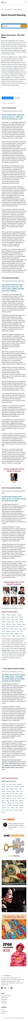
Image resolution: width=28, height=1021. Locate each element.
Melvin (18, 791)
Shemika (4, 636)
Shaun (3, 619)
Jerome (17, 793)
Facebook (17, 98)
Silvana (13, 624)
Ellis (13, 803)
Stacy (8, 617)
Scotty (3, 812)
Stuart (7, 633)
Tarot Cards (4, 1003)
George (22, 786)
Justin (7, 789)
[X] (8, 988)
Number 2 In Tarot (18, 111)
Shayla (11, 629)
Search (24, 26)
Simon (20, 629)
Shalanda (19, 624)
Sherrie (21, 621)
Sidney (13, 626)
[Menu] (25, 2)
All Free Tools (4, 1011)
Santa (21, 626)
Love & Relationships (6, 995)
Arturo (23, 798)
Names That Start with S (10, 612)
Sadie (16, 617)
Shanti (23, 624)
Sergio (3, 624)
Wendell (12, 800)
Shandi (3, 614)
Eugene (12, 789)
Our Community (7, 98)
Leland (9, 803)
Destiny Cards (4, 997)
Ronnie (12, 793)
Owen (14, 784)
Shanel (12, 619)
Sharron (8, 619)
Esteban (20, 810)
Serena (3, 631)
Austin (19, 798)
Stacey (22, 636)
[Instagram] (5, 988)
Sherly (12, 617)
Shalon (24, 629)
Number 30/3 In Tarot (18, 281)
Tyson (3, 810)
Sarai (21, 633)
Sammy (8, 614)
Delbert (21, 800)
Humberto (9, 805)
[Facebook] (2, 988)
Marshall (9, 798)
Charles (3, 786)
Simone (21, 617)
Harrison (21, 807)
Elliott (7, 810)
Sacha (3, 633)
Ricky (22, 791)
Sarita (7, 629)
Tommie (4, 805)
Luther (7, 800)
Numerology (8, 9)
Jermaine (4, 803)
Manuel (3, 791)
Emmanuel (15, 805)
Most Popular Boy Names (10, 778)
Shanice (13, 631)
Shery (17, 626)
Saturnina (8, 624)
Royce (8, 807)
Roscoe (15, 810)
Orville (16, 803)
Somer (3, 629)
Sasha (20, 619)
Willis (16, 800)
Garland (4, 807)
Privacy (22, 1018)
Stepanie (8, 631)
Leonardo (16, 786)
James (3, 784)
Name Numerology (17, 9)
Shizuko (8, 626)
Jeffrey (3, 789)
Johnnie (3, 798)
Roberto (4, 796)
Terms (19, 1018)
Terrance (14, 798)
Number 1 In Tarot (18, 608)
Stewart (19, 614)
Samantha (13, 614)
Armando (15, 796)
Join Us (2, 1009)
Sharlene (4, 617)
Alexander (19, 784)
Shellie (13, 636)
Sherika (3, 621)
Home (2, 9)
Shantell (18, 636)
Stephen (17, 633)
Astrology (3, 1001)
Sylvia (21, 631)
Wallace (20, 796)
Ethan (10, 784)
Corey (21, 793)
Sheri (17, 621)
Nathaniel (9, 796)
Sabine (13, 621)
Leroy (3, 793)
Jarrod (11, 810)
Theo (12, 786)
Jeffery (13, 791)
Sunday (8, 621)
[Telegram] (11, 988)
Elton (17, 807)
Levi (7, 784)
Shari (17, 619)
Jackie (3, 800)
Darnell (21, 803)
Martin (16, 789)
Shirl (18, 631)
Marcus (7, 793)
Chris (20, 789)
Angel (8, 786)
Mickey (12, 807)
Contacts (3, 1013)
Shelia (15, 629)
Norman (9, 791)
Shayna (11, 633)
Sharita (3, 626)
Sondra (9, 636)
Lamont (21, 805)
